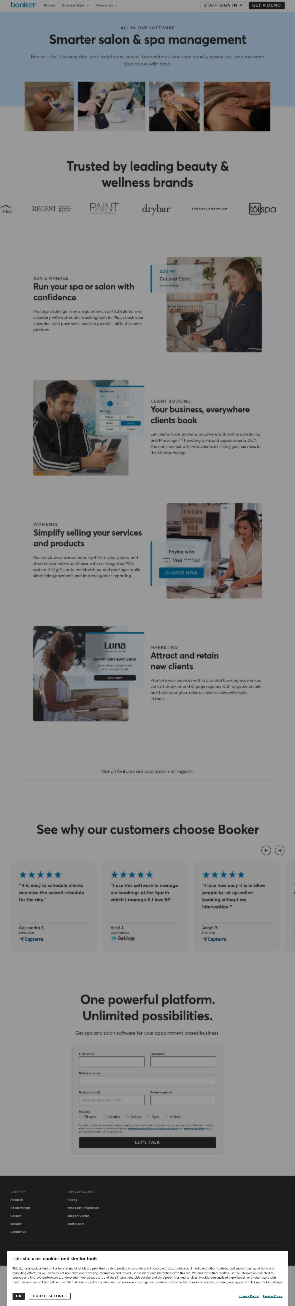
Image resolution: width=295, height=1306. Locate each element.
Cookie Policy (272, 1296)
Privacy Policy (249, 1296)
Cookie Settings (50, 1296)
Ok (18, 1296)
